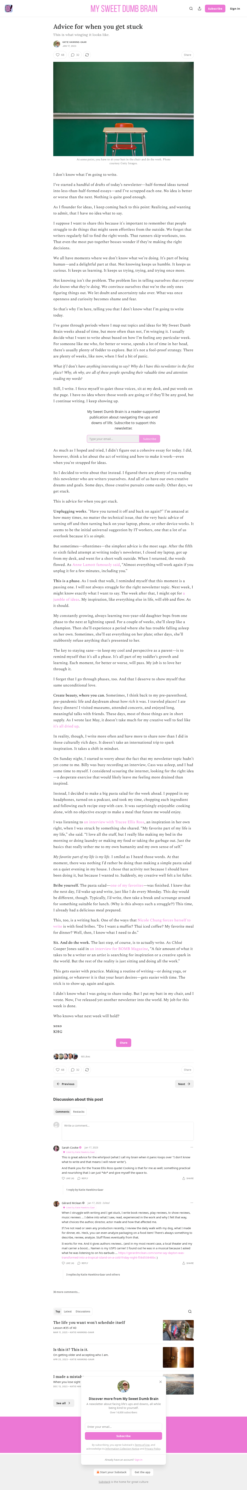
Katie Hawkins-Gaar (75, 42)
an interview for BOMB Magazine (119, 949)
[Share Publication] (199, 8)
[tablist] (70, 1112)
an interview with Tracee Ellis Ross (114, 822)
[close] (160, 1382)
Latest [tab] (68, 1311)
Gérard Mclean (71, 1203)
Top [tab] (58, 1311)
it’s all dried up (66, 726)
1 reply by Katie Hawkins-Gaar (84, 1189)
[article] (123, 1330)
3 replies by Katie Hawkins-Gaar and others (93, 1274)
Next (181, 1084)
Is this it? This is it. (70, 1349)
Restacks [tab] (78, 1111)
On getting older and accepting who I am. (81, 1355)
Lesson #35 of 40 (64, 1328)
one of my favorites (126, 885)
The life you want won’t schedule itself (89, 1322)
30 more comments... (66, 1292)
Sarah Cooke (70, 1147)
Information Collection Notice (122, 1448)
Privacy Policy (152, 1448)
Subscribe (215, 8)
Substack (104, 1482)
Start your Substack (113, 1472)
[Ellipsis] (192, 1147)
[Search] (191, 8)
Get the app (142, 1472)
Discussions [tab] (83, 1311)
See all (61, 1403)
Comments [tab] (62, 1111)
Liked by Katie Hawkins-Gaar (80, 1152)
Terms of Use (142, 1445)
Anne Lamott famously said (96, 565)
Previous (68, 1084)
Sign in (235, 8)
